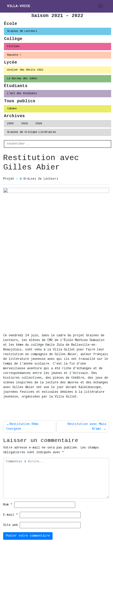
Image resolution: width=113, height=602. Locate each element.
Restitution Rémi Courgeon (22, 426)
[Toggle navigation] (100, 6)
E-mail (10, 515)
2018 (38, 123)
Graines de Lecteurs (22, 31)
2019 (24, 123)
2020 (10, 123)
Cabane (12, 108)
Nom (7, 505)
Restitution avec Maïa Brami (87, 426)
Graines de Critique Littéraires (31, 132)
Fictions (13, 46)
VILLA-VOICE (18, 6)
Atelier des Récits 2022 (25, 69)
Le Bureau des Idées (22, 78)
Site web (10, 525)
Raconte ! (14, 54)
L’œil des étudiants (22, 93)
